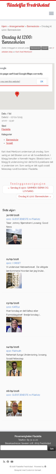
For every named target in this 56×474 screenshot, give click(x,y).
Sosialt (44, 48)
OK (41, 81)
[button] (17, 94)
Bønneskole (33, 26)
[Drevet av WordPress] (45, 466)
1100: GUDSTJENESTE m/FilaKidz (23, 219)
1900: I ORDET (13, 263)
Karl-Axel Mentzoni (23, 52)
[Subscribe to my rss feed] (5, 461)
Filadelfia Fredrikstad (28, 4)
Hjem (4, 26)
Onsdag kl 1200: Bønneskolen (34, 196)
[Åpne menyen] (51, 13)
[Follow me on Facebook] (9, 461)
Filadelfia (6, 129)
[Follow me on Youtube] (13, 461)
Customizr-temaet (33, 470)
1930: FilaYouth (13, 351)
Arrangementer (16, 26)
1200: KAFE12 (13, 307)
